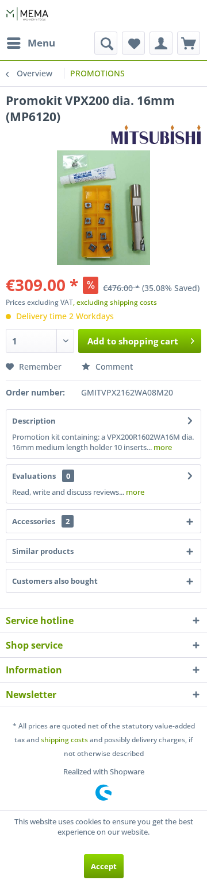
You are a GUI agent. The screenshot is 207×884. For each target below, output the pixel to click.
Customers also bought (55, 581)
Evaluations (34, 476)
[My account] (161, 43)
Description (34, 421)
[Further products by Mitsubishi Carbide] (156, 135)
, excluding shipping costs (115, 302)
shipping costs (64, 740)
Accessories (41, 521)
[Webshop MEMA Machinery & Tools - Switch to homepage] (27, 16)
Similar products (43, 551)
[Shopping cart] (188, 43)
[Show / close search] (105, 43)
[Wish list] (133, 43)
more (162, 447)
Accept (104, 866)
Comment (113, 366)
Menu (41, 42)
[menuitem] (30, 43)
